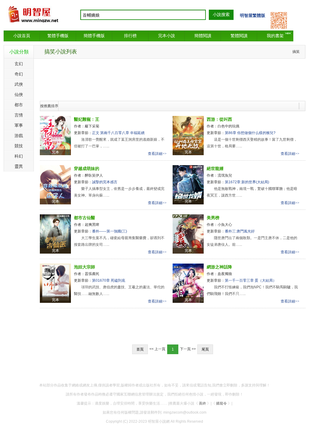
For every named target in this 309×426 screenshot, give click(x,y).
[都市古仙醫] (55, 234)
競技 (18, 145)
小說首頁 (21, 36)
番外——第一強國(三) (109, 231)
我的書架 (275, 36)
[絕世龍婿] (188, 184)
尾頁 (205, 349)
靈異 (18, 166)
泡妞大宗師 (84, 266)
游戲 (18, 135)
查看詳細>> (157, 154)
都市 (18, 104)
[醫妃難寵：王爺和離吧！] (55, 135)
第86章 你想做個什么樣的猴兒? (250, 133)
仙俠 (18, 94)
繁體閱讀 (239, 36)
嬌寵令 (221, 403)
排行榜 (130, 36)
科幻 (18, 156)
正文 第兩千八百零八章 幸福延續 (118, 133)
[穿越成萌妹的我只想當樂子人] (55, 184)
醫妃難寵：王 (86, 119)
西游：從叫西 (219, 119)
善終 (202, 403)
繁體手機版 (57, 36)
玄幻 (18, 63)
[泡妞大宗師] (55, 283)
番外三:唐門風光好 (240, 231)
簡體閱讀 (202, 36)
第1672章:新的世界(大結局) (247, 182)
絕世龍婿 (215, 168)
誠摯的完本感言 (104, 182)
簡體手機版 (94, 36)
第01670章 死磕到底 (108, 280)
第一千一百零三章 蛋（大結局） (250, 280)
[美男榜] (188, 234)
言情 (18, 115)
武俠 (18, 84)
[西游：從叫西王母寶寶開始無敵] (188, 135)
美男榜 (213, 217)
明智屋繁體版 (252, 15)
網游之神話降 (219, 266)
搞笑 (296, 52)
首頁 (140, 349)
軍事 (18, 125)
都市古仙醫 (84, 217)
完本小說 (166, 36)
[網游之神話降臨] (188, 283)
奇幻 (18, 74)
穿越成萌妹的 (86, 168)
